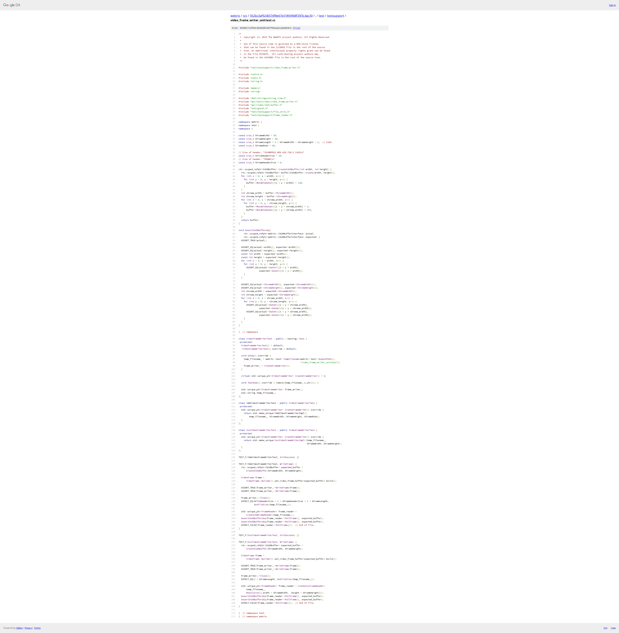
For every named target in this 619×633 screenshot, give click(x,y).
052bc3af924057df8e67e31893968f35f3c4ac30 (281, 16)
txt (605, 627)
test (321, 16)
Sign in (612, 5)
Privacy (28, 627)
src (245, 16)
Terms (37, 627)
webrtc (235, 16)
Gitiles (19, 627)
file (296, 28)
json (613, 627)
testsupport (335, 16)
